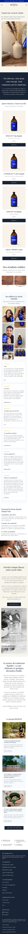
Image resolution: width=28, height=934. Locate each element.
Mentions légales (5, 924)
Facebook (6, 914)
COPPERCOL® (14, 696)
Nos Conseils (5, 900)
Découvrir (14, 144)
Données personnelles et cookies (8, 927)
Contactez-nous (6, 902)
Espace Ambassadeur (7, 892)
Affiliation (4, 890)
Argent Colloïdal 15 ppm (7, 875)
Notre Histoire (5, 882)
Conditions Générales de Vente (8, 929)
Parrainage (4, 887)
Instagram (6, 912)
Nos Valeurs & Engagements (8, 885)
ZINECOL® (22, 696)
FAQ (3, 905)
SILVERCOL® (6, 696)
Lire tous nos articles (14, 827)
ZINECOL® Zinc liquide (7, 864)
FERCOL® (6, 698)
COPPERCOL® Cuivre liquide (9, 867)
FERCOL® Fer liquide (7, 869)
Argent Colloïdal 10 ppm (7, 872)
